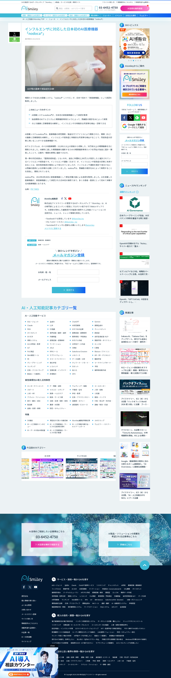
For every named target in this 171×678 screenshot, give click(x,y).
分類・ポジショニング (134, 600)
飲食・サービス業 (56, 397)
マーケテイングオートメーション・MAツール (104, 362)
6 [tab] (140, 60)
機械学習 (98, 359)
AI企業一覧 (26, 632)
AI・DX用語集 (27, 637)
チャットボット (100, 329)
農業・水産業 (55, 404)
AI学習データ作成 (78, 344)
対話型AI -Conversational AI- (112, 589)
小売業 (97, 393)
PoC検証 (30, 351)
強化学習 (53, 362)
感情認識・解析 (97, 592)
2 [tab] (131, 60)
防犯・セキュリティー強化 (126, 632)
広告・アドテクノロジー (81, 397)
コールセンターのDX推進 (100, 625)
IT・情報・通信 (55, 386)
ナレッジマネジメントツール (133, 621)
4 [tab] (135, 60)
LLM (51, 325)
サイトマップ (26, 641)
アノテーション (55, 344)
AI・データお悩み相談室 (36, 430)
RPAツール (54, 351)
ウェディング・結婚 (79, 386)
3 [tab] (133, 60)
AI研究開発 (76, 325)
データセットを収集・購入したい (109, 621)
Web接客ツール (33, 355)
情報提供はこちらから (125, 2)
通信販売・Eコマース (80, 404)
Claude (30, 325)
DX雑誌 (30, 420)
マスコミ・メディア (57, 390)
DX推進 (52, 329)
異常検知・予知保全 (79, 336)
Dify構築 (127, 589)
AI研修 (123, 585)
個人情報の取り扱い (29, 600)
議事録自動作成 (100, 370)
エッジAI (98, 344)
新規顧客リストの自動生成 (61, 632)
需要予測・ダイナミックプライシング (104, 340)
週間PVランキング (127, 191)
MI (28, 359)
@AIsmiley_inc (71, 221)
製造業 (29, 404)
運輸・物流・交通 (101, 404)
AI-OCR (30, 336)
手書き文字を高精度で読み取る (112, 639)
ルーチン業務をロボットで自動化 (83, 632)
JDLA (52, 348)
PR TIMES (35, 189)
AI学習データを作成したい (83, 636)
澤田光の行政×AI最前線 (59, 420)
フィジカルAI (56, 589)
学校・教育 (76, 393)
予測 (96, 366)
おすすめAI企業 (77, 329)
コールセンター (100, 386)
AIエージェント (33, 321)
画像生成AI (99, 325)
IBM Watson (99, 600)
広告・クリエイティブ (35, 370)
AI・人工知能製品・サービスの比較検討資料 (59, 425)
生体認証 (123, 607)
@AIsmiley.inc (78, 218)
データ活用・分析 (78, 359)
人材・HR (31, 393)
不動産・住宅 (77, 390)
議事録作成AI (56, 592)
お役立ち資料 (131, 15)
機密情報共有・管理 (58, 607)
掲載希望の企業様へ (142, 2)
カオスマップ (99, 420)
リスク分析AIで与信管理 (60, 643)
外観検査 (53, 336)
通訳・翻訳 (105, 603)
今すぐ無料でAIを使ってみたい (134, 628)
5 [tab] (138, 60)
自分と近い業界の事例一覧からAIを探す (76, 651)
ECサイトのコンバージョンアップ (86, 628)
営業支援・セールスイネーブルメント (76, 625)
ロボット (75, 366)
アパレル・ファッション (36, 397)
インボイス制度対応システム (85, 621)
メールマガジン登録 (29, 614)
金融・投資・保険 (33, 408)
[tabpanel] (134, 43)
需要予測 (66, 589)
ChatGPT (75, 321)
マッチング (31, 366)
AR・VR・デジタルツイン (104, 355)
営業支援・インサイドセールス (59, 370)
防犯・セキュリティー (58, 408)
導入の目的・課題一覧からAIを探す (74, 615)
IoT (28, 348)
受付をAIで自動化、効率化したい (63, 639)
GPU (73, 374)
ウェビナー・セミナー (103, 424)
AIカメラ (114, 607)
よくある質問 (26, 605)
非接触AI (53, 374)
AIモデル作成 (77, 340)
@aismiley (89, 225)
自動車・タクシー (78, 401)
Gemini (97, 321)
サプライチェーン (56, 355)
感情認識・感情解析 (57, 340)
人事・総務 (99, 390)
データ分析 (142, 596)
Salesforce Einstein (79, 351)
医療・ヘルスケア (43, 245)
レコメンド (54, 366)
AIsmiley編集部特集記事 (81, 420)
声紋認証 (132, 603)
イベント (118, 15)
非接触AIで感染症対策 (116, 636)
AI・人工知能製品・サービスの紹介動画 (59, 431)
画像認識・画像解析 (44, 240)
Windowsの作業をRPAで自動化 (136, 639)
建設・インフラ (100, 397)
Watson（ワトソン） (102, 351)
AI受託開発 (83, 589)
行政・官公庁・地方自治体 (104, 401)
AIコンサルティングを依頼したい (127, 643)
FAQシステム (104, 607)
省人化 (74, 370)
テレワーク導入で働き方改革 (61, 636)
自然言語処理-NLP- (102, 336)
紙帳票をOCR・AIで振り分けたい (82, 643)
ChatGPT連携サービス (86, 585)
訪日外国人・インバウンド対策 (62, 628)
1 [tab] (128, 60)
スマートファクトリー (58, 359)
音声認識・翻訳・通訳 (58, 333)
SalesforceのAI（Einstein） (114, 600)
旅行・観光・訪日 (33, 401)
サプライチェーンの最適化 (105, 643)
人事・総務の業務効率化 (119, 625)
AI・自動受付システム (119, 603)
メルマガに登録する (52, 228)
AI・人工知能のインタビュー (36, 425)
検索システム (32, 340)
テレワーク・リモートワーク (81, 362)
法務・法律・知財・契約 (59, 401)
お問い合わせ (26, 609)
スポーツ (30, 390)
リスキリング (101, 585)
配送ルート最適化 (33, 374)
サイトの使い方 (109, 2)
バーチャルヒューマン (70, 592)
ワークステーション (91, 607)
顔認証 (97, 333)
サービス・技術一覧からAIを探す (72, 579)
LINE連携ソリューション (106, 632)
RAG (29, 329)
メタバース (76, 355)
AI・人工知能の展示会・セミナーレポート (81, 425)
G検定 (74, 348)
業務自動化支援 (57, 603)
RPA (86, 600)
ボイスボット (32, 333)
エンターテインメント (35, 386)
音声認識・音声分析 (58, 596)
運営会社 (25, 596)
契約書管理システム (75, 607)
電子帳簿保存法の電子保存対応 (62, 621)
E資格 (97, 348)
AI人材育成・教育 (33, 344)
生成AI (52, 321)
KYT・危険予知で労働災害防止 (111, 628)
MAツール (95, 603)
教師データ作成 (126, 592)
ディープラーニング (34, 362)
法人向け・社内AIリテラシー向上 (88, 639)
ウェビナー (143, 15)
